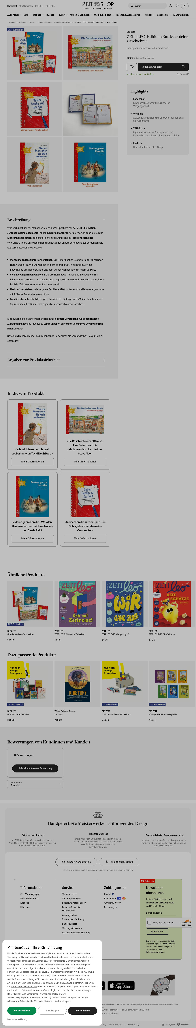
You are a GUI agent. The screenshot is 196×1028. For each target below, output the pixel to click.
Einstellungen (52, 1010)
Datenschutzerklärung (17, 1019)
